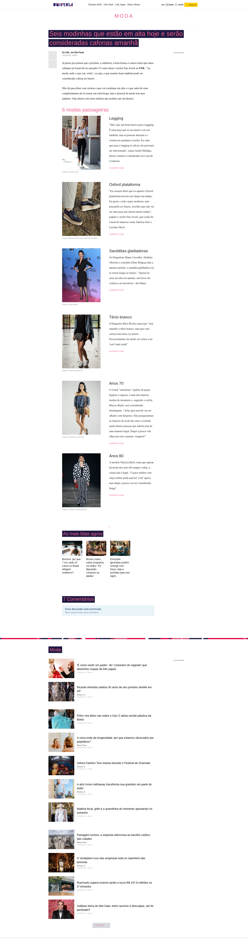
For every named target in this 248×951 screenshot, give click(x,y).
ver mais (99, 925)
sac (163, 5)
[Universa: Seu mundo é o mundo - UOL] (63, 4)
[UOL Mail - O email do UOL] (170, 4)
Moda (124, 16)
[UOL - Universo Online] (75, 4)
